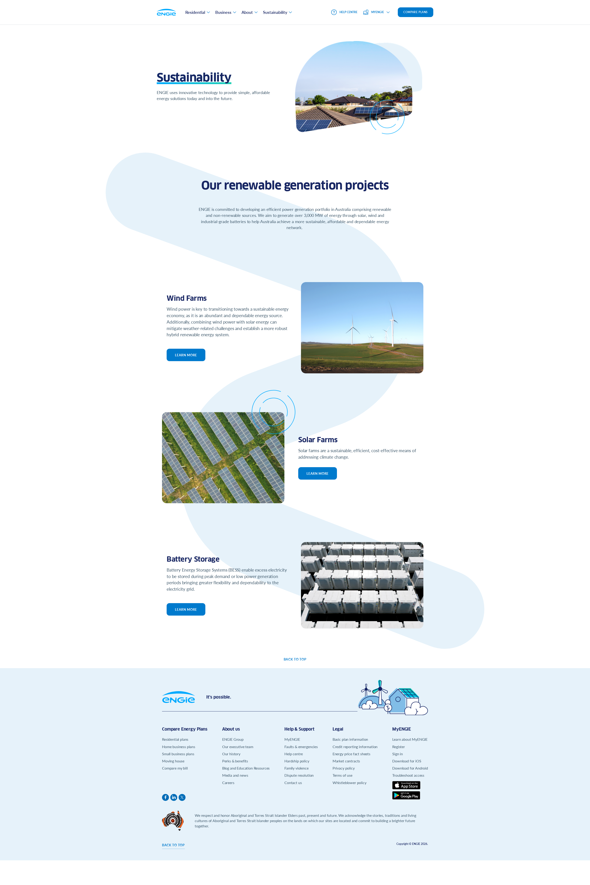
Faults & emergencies (301, 746)
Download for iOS (406, 761)
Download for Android (410, 768)
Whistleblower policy (349, 782)
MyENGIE (292, 739)
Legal (338, 729)
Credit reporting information (355, 746)
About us (231, 729)
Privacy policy (344, 768)
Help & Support (299, 729)
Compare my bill (175, 768)
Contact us (293, 782)
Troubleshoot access (408, 775)
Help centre (293, 753)
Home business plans (178, 746)
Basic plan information (350, 739)
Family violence (296, 768)
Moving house (173, 761)
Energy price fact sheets (351, 753)
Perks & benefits (235, 761)
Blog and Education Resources (246, 768)
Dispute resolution (299, 775)
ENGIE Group (233, 739)
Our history (231, 753)
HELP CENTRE (348, 12)
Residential (195, 12)
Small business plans (178, 753)
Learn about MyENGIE (410, 739)
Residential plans (175, 739)
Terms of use (342, 775)
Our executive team (237, 746)
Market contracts (346, 761)
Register (398, 746)
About (247, 12)
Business (223, 12)
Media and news (235, 775)
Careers (228, 782)
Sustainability (275, 12)
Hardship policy (296, 761)
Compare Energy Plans (184, 729)
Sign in (397, 753)
